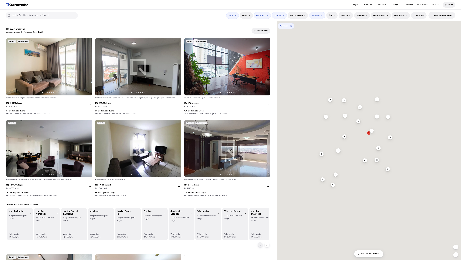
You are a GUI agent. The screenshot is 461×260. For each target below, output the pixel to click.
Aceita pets (360, 15)
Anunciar (382, 5)
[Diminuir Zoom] (455, 254)
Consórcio (409, 5)
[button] (20, 224)
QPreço (395, 5)
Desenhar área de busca (370, 254)
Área (330, 15)
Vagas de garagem (296, 15)
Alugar (355, 5)
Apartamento (260, 15)
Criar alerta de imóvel (443, 15)
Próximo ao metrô (379, 15)
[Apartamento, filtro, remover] (291, 26)
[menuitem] (356, 5)
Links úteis (421, 5)
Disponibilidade (399, 15)
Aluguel (244, 15)
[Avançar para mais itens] (267, 244)
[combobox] (44, 15)
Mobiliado (344, 15)
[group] (49, 77)
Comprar (368, 5)
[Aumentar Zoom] (455, 247)
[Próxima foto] (88, 66)
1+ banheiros (316, 15)
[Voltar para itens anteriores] (260, 244)
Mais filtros (420, 15)
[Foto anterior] (10, 66)
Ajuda (434, 5)
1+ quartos (277, 15)
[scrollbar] (369, 25)
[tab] (261, 31)
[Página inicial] (17, 5)
